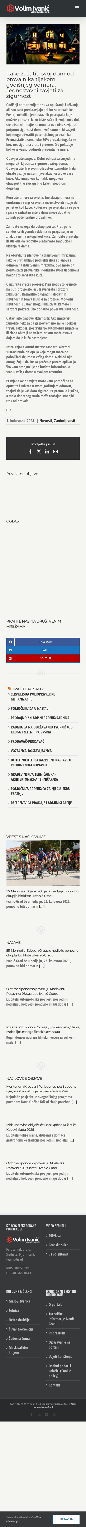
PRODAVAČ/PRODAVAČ (27, 741)
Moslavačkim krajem (18, 1350)
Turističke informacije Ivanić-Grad (62, 1318)
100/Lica (55, 1235)
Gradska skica (58, 1244)
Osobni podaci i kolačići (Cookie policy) (60, 1370)
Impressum (57, 1333)
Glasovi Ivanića (19, 1301)
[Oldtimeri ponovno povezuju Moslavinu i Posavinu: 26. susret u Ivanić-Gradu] (61, 482)
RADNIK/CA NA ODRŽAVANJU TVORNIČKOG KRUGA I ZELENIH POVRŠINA (42, 729)
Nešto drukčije (19, 1319)
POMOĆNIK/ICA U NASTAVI (30, 708)
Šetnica (14, 1310)
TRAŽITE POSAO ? (27, 689)
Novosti (45, 420)
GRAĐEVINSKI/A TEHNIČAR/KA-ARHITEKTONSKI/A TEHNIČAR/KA (34, 777)
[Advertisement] (43, 567)
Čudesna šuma (19, 1338)
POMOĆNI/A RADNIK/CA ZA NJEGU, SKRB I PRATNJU (41, 791)
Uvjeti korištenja (60, 1356)
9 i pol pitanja (58, 1254)
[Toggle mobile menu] (77, 6)
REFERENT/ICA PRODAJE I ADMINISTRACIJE (41, 802)
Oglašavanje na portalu (59, 1345)
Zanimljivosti (64, 420)
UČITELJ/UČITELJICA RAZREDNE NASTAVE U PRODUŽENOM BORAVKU (41, 762)
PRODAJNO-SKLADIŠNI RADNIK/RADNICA (40, 717)
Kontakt (54, 1385)
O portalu (55, 1304)
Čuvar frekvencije (21, 1329)
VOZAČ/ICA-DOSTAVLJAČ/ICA (31, 750)
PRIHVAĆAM (66, 1519)
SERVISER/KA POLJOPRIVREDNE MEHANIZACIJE (33, 697)
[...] (41, 906)
